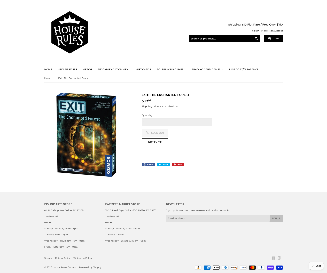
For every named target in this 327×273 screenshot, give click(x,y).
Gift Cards (143, 69)
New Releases (67, 69)
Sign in (255, 31)
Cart (275, 38)
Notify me (155, 142)
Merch (87, 69)
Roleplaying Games (170, 69)
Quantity (147, 115)
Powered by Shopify (90, 267)
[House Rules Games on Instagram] (279, 258)
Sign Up (276, 218)
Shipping (147, 106)
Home (48, 69)
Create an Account (273, 31)
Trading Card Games (206, 69)
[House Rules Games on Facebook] (273, 258)
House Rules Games (64, 267)
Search (48, 258)
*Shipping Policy (82, 258)
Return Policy (62, 258)
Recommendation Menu (114, 69)
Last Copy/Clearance (243, 69)
